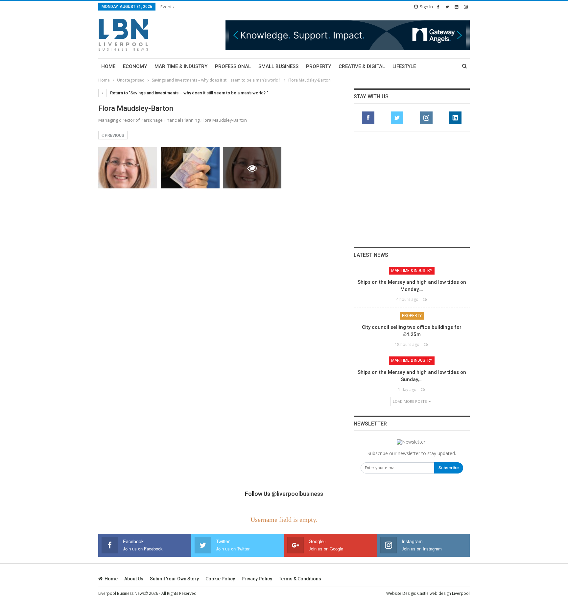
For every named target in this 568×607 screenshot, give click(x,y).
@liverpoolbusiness (297, 493)
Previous (114, 135)
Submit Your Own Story (174, 578)
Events (167, 7)
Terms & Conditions (300, 578)
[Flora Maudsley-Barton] (127, 167)
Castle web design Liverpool (443, 593)
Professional (233, 66)
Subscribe (448, 467)
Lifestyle (404, 66)
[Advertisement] (412, 189)
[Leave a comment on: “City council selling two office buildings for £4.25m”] (426, 344)
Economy (135, 66)
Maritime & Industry (180, 66)
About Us (133, 578)
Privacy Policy (257, 578)
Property (318, 66)
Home (108, 66)
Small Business (278, 66)
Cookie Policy (220, 578)
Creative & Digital (362, 66)
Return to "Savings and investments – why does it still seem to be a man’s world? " (188, 92)
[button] (249, 35)
